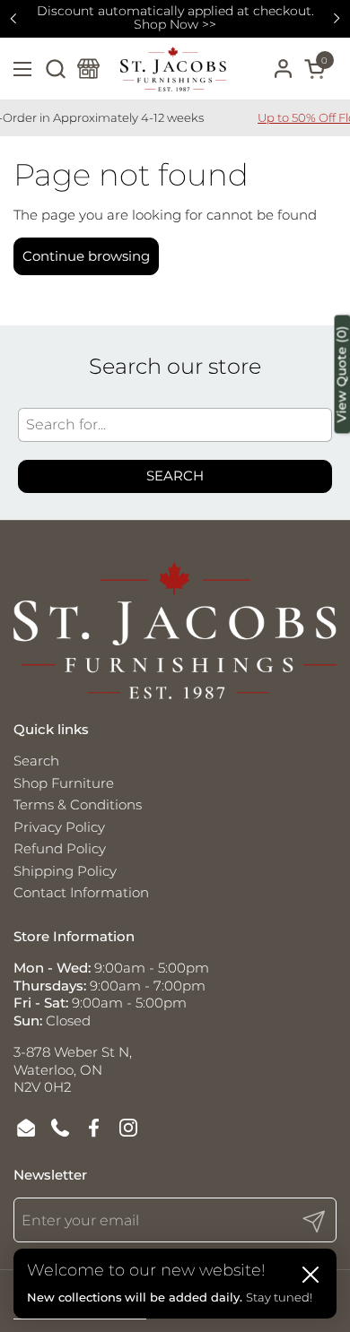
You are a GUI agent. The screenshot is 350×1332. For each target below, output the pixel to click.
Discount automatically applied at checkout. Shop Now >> (175, 18)
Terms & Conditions (77, 804)
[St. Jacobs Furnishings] (173, 69)
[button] (55, 68)
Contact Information (81, 892)
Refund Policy (59, 848)
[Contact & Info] (88, 68)
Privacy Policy (59, 826)
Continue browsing (86, 255)
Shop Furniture (63, 782)
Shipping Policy (65, 870)
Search (175, 475)
